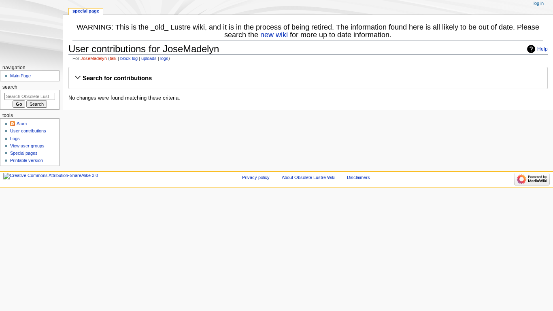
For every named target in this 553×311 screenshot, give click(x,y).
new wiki (274, 35)
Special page (85, 11)
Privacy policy (256, 177)
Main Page (20, 75)
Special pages (24, 153)
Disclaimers (358, 177)
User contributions (28, 130)
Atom (22, 123)
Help (542, 49)
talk (113, 58)
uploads (149, 58)
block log (129, 58)
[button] (308, 78)
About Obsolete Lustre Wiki (308, 177)
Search (9, 87)
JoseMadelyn (94, 58)
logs (164, 58)
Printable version (26, 160)
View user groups (27, 145)
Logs (15, 138)
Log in (539, 3)
